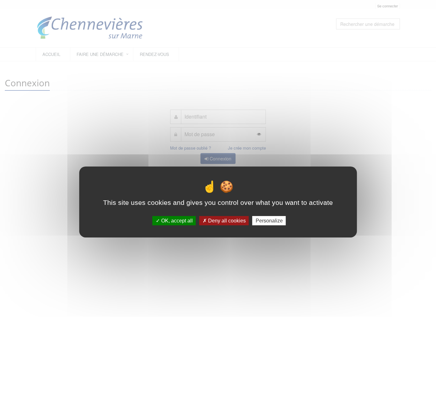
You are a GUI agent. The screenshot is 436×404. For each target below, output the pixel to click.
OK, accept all (176, 220)
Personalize (269, 220)
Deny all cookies (226, 220)
